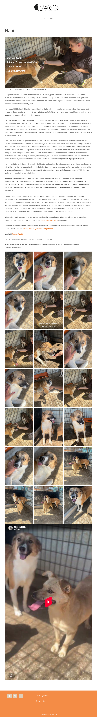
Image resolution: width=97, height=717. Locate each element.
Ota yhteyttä (40, 701)
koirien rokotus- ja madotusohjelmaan (38, 228)
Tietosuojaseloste (42, 695)
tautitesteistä (17, 234)
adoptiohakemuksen (50, 220)
